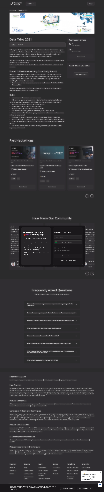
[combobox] (56, 242)
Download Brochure (68, 256)
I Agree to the (65, 247)
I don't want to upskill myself (68, 260)
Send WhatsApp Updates (63, 250)
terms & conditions (69, 247)
